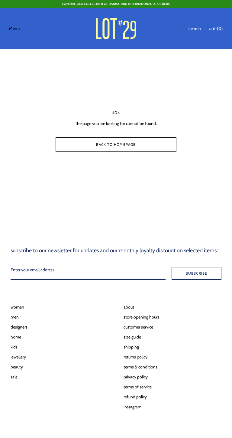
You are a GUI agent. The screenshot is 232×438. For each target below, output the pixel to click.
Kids (14, 347)
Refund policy (135, 397)
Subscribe (197, 273)
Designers (19, 327)
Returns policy (135, 357)
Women (17, 307)
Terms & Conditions (140, 367)
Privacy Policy (136, 377)
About (129, 307)
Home (16, 337)
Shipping (131, 347)
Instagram (132, 407)
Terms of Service (138, 387)
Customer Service (138, 327)
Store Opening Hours (141, 317)
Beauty (17, 367)
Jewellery (18, 357)
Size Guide (132, 337)
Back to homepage (116, 144)
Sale (14, 377)
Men (15, 317)
